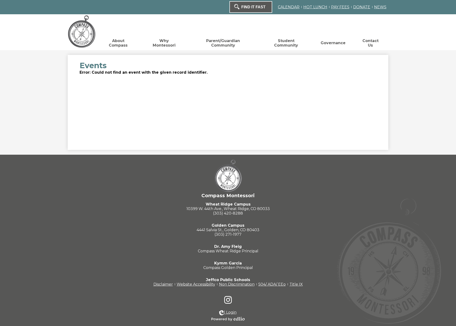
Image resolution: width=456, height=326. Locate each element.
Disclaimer (163, 284)
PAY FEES (340, 7)
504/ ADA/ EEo (272, 284)
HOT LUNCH (315, 7)
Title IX (296, 284)
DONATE (361, 7)
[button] (118, 44)
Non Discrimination (237, 284)
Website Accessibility (196, 284)
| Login (230, 312)
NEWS (380, 7)
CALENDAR (288, 7)
